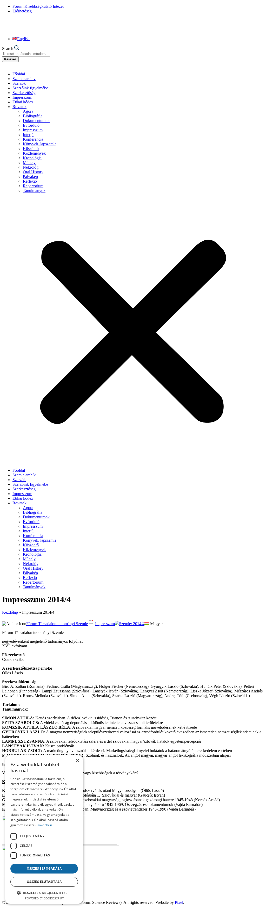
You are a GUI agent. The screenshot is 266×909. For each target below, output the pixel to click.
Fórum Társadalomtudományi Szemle (57, 623)
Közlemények (34, 153)
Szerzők (19, 83)
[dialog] (44, 829)
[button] (133, 330)
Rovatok (19, 106)
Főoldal (18, 74)
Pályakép (30, 176)
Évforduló (31, 125)
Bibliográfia (32, 116)
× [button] (77, 761)
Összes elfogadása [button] (44, 868)
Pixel (179, 902)
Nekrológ (30, 167)
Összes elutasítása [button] (44, 881)
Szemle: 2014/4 (131, 623)
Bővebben (44, 825)
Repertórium (33, 186)
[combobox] (26, 53)
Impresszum (22, 97)
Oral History (33, 172)
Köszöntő (31, 148)
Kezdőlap (10, 612)
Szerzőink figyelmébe (30, 88)
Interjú (28, 134)
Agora (28, 111)
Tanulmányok (34, 190)
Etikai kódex (22, 102)
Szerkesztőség (24, 92)
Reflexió (30, 181)
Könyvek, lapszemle (39, 144)
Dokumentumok (36, 120)
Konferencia (33, 139)
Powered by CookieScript (44, 898)
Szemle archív (24, 78)
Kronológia (32, 158)
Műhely (29, 162)
